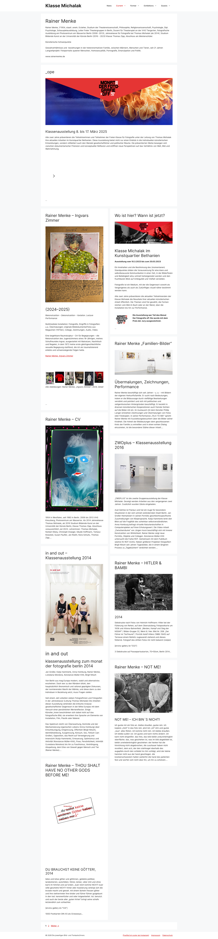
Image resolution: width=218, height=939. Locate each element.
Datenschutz (167, 935)
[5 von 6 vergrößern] (90, 374)
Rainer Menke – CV (63, 419)
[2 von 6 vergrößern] (61, 374)
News (109, 6)
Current (119, 6)
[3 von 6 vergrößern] (71, 374)
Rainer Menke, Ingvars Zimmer (59, 356)
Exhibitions (149, 6)
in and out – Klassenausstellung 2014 (68, 555)
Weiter (55, 926)
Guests (164, 6)
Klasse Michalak (63, 5)
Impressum (155, 935)
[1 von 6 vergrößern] (51, 374)
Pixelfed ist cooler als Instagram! (136, 935)
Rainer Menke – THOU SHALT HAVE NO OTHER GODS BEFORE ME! (72, 770)
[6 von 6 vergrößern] (100, 374)
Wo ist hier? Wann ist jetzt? (140, 215)
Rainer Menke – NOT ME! (138, 667)
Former (133, 6)
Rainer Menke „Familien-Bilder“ (143, 343)
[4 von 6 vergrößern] (81, 374)
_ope (49, 71)
